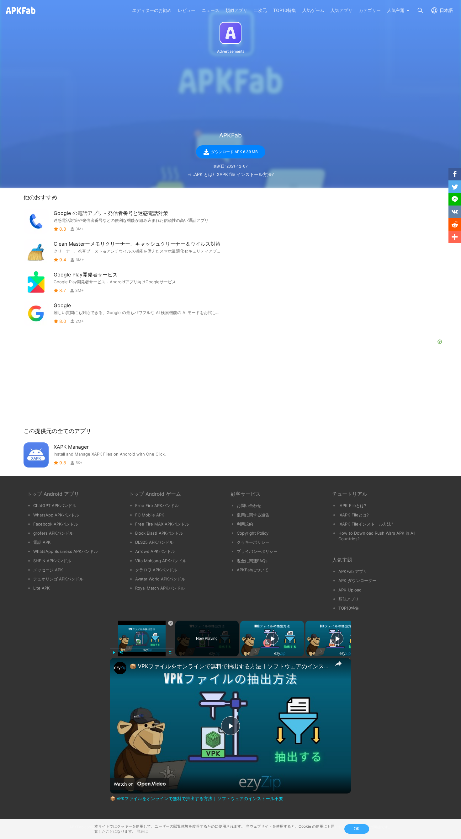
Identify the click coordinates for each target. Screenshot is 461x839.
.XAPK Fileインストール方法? (365, 523)
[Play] (114, 652)
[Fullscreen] (170, 652)
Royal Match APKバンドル (160, 588)
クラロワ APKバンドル (156, 569)
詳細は (142, 831)
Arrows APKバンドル (155, 551)
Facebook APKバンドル (55, 523)
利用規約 (245, 523)
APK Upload (350, 589)
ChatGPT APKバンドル (54, 505)
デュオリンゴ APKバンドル (58, 578)
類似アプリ (348, 598)
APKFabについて (252, 569)
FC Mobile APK (149, 514)
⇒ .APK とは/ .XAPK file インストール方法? (231, 174)
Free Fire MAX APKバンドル (162, 523)
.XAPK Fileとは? (353, 514)
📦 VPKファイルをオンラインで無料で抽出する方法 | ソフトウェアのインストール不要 (230, 666)
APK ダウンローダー (357, 580)
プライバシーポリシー (257, 551)
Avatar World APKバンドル (160, 578)
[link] (120, 668)
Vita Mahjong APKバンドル (161, 560)
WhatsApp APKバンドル (56, 514)
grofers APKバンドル (53, 533)
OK (357, 828)
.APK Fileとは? (352, 505)
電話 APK (42, 542)
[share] (338, 663)
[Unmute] (121, 652)
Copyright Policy (252, 533)
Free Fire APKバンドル (157, 505)
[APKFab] (230, 33)
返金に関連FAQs (252, 560)
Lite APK (41, 588)
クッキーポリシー (253, 542)
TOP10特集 (348, 608)
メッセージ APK (48, 569)
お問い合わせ (249, 505)
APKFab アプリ (352, 571)
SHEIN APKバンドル (52, 560)
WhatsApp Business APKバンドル (65, 551)
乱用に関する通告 (253, 514)
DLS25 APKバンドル (154, 542)
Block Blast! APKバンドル (159, 533)
